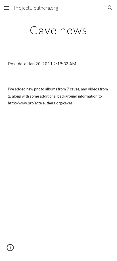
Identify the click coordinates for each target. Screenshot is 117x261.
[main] (58, 30)
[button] (7, 8)
